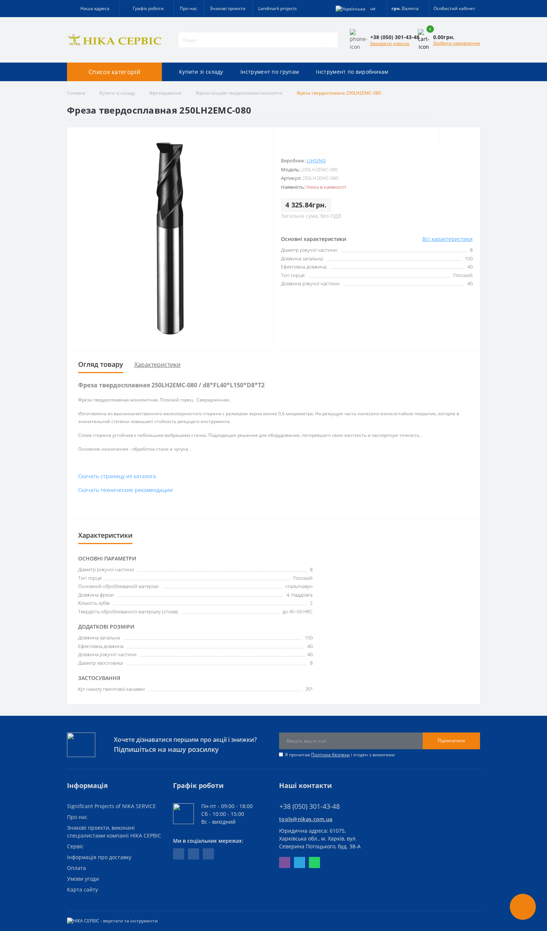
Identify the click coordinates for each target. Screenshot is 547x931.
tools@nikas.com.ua (305, 819)
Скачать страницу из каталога (117, 476)
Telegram (299, 862)
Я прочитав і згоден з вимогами (340, 755)
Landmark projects (277, 8)
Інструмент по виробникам (352, 71)
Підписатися (451, 740)
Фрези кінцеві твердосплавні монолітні (239, 93)
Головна (76, 93)
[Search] (330, 39)
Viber (284, 862)
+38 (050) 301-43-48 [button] (309, 806)
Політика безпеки (330, 755)
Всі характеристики (447, 238)
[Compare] (469, 138)
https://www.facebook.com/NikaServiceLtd (178, 853)
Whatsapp (314, 862)
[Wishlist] (448, 138)
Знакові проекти (228, 8)
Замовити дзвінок (389, 43)
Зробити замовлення (456, 43)
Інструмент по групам (269, 71)
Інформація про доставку (99, 857)
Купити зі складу (201, 71)
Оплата (76, 867)
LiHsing (316, 160)
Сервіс (75, 846)
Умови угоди (83, 878)
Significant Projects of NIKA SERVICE (111, 806)
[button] (146, 8)
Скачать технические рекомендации (125, 489)
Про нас (188, 8)
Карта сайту (82, 889)
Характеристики (157, 364)
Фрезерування (165, 93)
